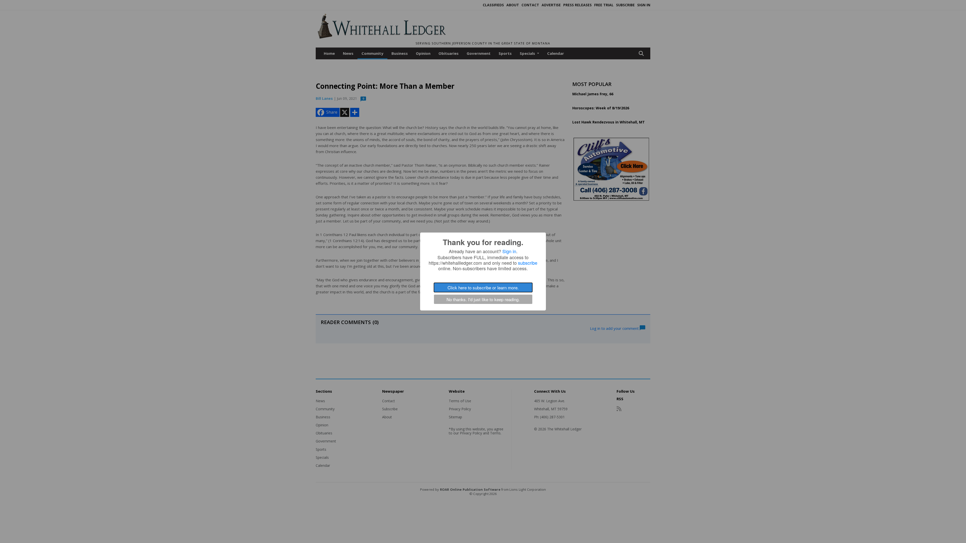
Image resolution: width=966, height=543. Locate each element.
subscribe (527, 262)
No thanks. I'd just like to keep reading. (483, 299)
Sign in (509, 251)
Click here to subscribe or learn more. (483, 287)
